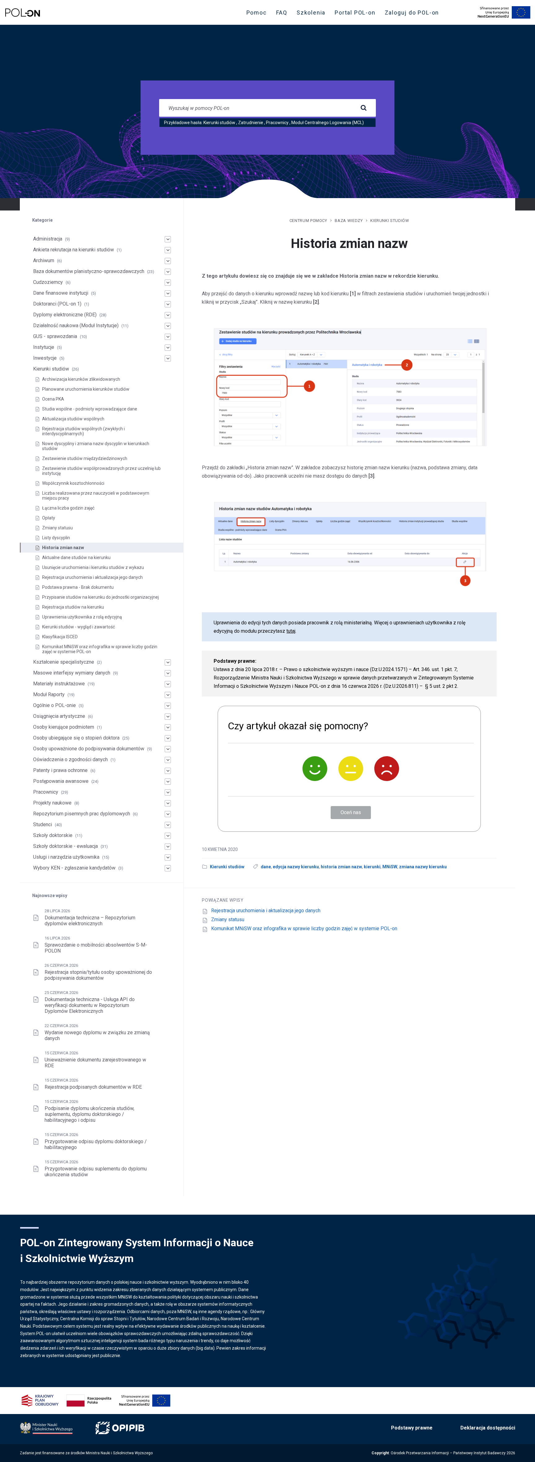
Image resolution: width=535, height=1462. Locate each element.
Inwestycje (45, 358)
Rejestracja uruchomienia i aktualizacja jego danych (265, 910)
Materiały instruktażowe (59, 684)
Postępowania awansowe (61, 781)
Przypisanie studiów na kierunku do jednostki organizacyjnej (100, 597)
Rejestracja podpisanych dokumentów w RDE (93, 1087)
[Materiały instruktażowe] (168, 684)
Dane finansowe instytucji (60, 293)
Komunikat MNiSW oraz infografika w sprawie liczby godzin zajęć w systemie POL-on (304, 928)
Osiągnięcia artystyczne (59, 716)
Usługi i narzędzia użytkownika (66, 857)
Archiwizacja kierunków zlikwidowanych (81, 379)
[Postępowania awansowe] (168, 782)
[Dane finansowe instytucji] (168, 293)
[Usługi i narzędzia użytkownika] (168, 857)
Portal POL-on (356, 14)
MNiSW (389, 866)
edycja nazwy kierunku (296, 866)
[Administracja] (168, 239)
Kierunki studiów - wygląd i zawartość (78, 626)
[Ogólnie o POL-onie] (168, 706)
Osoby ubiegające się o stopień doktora (76, 738)
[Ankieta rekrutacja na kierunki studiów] (168, 250)
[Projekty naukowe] (168, 803)
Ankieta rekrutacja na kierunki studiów (73, 250)
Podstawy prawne (412, 1428)
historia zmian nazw (341, 866)
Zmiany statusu (227, 919)
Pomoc (256, 12)
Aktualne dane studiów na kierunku (76, 557)
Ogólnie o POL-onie (54, 705)
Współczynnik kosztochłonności (73, 483)
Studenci (42, 824)
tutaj (290, 631)
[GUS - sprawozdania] (168, 337)
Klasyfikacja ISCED (60, 636)
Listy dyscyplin (56, 537)
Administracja (47, 239)
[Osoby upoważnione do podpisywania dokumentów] (168, 749)
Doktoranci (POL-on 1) (57, 304)
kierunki (372, 866)
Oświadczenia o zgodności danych (70, 759)
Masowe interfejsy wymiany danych (71, 673)
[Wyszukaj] (363, 108)
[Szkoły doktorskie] (168, 836)
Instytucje (43, 347)
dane (266, 866)
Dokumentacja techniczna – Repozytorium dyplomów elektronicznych (90, 920)
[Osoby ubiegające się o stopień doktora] (168, 738)
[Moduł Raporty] (168, 695)
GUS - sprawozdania (55, 336)
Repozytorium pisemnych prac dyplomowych (81, 814)
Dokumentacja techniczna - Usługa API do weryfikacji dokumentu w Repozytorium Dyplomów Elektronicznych (90, 1005)
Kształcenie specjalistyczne (63, 662)
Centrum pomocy (308, 220)
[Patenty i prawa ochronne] (168, 771)
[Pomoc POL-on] (23, 12)
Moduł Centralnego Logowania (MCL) (327, 122)
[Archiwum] (168, 261)
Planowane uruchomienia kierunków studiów (85, 389)
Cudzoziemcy (48, 282)
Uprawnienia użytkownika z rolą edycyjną (82, 616)
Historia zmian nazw (63, 547)
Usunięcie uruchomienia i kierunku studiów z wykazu (93, 567)
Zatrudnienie (250, 122)
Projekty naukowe (52, 803)
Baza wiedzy (349, 220)
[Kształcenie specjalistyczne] (168, 662)
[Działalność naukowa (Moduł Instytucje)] (168, 326)
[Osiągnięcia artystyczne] (168, 717)
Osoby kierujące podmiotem (63, 727)
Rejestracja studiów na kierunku (73, 607)
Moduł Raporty (49, 694)
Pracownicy (277, 122)
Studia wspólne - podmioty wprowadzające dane (89, 408)
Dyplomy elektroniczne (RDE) (65, 315)
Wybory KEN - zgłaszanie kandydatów (74, 868)
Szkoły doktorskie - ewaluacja (65, 846)
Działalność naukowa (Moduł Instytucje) (76, 325)
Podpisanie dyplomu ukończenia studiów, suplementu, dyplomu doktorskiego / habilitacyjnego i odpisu (89, 1114)
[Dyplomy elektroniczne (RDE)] (168, 315)
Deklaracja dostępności (487, 1428)
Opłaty (48, 517)
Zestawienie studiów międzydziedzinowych (84, 458)
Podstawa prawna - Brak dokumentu (78, 587)
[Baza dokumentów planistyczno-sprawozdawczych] (168, 272)
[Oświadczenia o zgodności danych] (168, 760)
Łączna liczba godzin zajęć (68, 507)
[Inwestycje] (168, 358)
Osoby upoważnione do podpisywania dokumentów (88, 749)
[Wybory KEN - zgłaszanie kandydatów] (168, 868)
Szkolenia (312, 14)
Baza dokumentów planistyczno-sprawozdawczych (88, 271)
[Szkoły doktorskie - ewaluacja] (168, 847)
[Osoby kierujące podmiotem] (168, 727)
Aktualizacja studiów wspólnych (73, 418)
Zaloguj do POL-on (414, 14)
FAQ (281, 12)
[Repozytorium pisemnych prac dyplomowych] (168, 814)
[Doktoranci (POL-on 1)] (168, 304)
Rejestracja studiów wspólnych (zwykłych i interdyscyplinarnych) (83, 431)
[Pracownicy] (168, 792)
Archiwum (43, 260)
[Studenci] (168, 825)
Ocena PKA (53, 399)
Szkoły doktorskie (52, 835)
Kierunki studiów (219, 122)
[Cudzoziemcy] (168, 283)
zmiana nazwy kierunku (423, 866)
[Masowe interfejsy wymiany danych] (168, 673)
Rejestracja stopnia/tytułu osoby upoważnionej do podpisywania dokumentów (98, 975)
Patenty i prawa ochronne (60, 770)
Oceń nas (351, 812)
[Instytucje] (168, 348)
